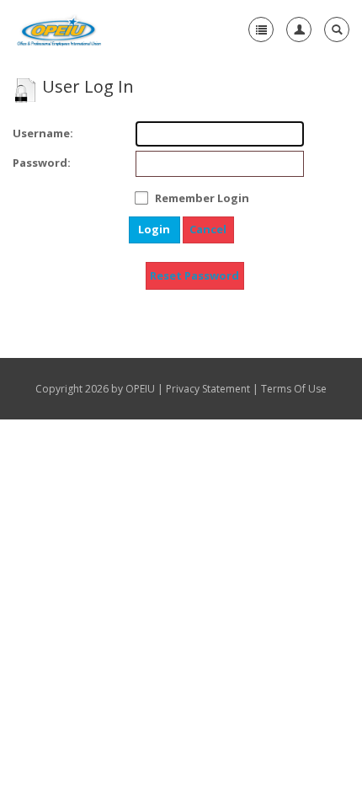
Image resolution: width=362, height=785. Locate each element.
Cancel (207, 229)
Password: (27, 162)
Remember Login (202, 198)
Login (154, 229)
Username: (27, 133)
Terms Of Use (294, 389)
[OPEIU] (58, 29)
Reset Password (194, 275)
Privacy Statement (208, 389)
